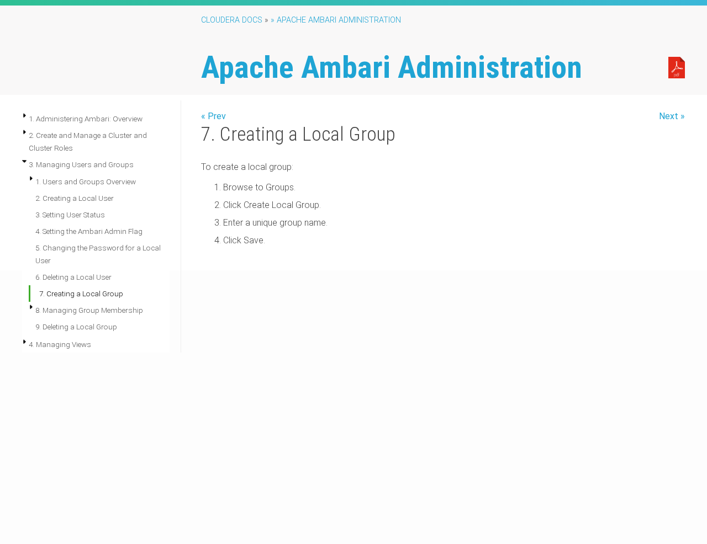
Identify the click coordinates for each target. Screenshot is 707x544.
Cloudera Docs (231, 20)
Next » (672, 116)
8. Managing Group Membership (89, 310)
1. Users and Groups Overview (85, 181)
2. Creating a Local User (74, 198)
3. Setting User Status (70, 214)
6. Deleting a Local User (73, 277)
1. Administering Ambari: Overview (86, 118)
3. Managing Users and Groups (81, 164)
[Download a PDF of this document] (676, 66)
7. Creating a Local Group (81, 293)
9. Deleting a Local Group (76, 326)
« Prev (213, 116)
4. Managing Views (60, 344)
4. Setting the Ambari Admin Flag (89, 231)
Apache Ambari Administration (391, 67)
